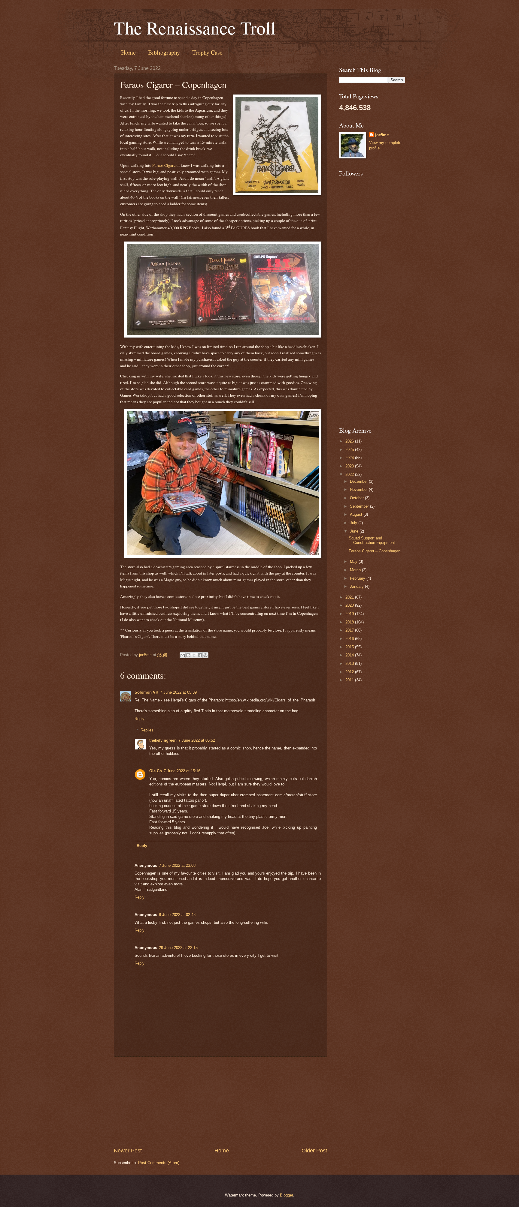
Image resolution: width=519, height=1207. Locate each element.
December (359, 481)
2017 (350, 630)
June (355, 531)
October (357, 498)
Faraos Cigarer (164, 165)
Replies (147, 730)
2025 (350, 449)
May (354, 561)
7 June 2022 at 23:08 (177, 865)
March (356, 570)
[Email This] (183, 655)
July (354, 523)
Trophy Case (207, 52)
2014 (350, 655)
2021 (350, 597)
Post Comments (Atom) (158, 1162)
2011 (350, 680)
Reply (139, 718)
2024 (350, 457)
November (359, 489)
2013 (350, 663)
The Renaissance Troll (195, 28)
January (357, 586)
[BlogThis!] (188, 655)
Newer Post (128, 1151)
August (356, 514)
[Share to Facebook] (200, 655)
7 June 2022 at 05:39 (178, 692)
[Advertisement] (220, 1101)
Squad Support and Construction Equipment (372, 540)
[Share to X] (194, 655)
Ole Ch (155, 771)
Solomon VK (146, 692)
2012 (350, 672)
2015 (350, 647)
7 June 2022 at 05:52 (196, 740)
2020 (350, 605)
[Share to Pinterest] (205, 655)
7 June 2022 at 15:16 (182, 771)
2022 (350, 474)
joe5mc (382, 135)
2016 (350, 638)
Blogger (286, 1195)
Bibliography (164, 52)
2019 (350, 613)
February (358, 578)
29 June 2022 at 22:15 (178, 947)
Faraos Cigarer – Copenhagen (374, 551)
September (360, 506)
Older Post (314, 1151)
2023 (350, 466)
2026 (350, 441)
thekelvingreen (163, 740)
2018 (350, 622)
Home (128, 52)
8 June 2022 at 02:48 (177, 914)
